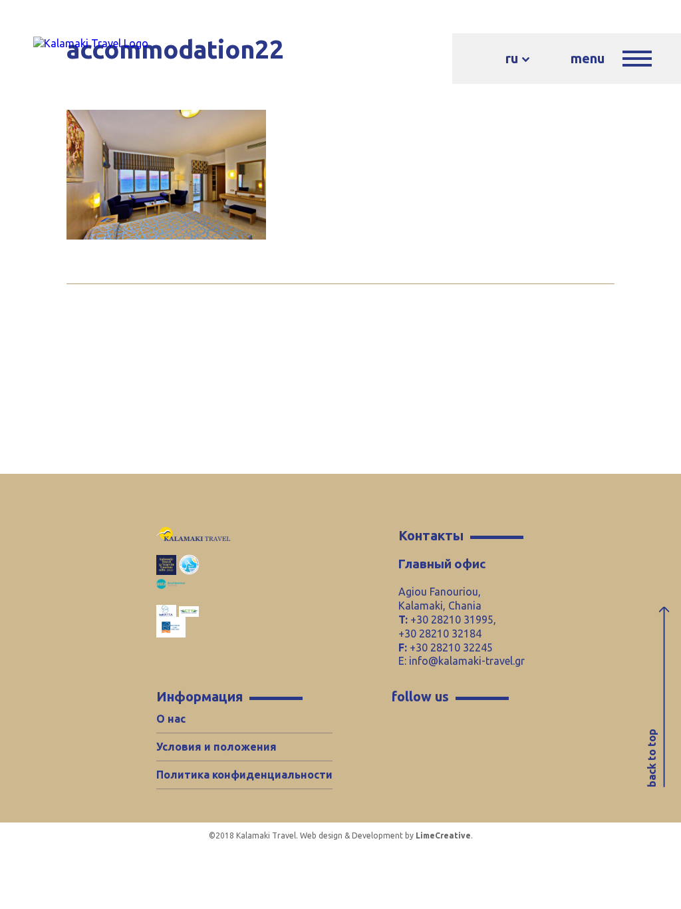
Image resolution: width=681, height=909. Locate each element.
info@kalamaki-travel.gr (467, 661)
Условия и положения (216, 747)
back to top (652, 758)
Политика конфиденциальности (244, 775)
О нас (171, 719)
